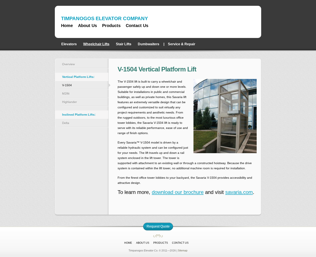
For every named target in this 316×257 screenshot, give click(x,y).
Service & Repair (181, 44)
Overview (68, 64)
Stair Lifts (123, 44)
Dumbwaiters (148, 44)
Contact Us (137, 25)
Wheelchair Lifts (96, 44)
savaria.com (239, 192)
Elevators (69, 44)
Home (67, 25)
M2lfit (65, 93)
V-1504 (67, 85)
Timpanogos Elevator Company (240, 21)
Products (111, 25)
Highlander (69, 102)
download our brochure (178, 192)
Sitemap (182, 250)
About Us (87, 25)
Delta (65, 123)
